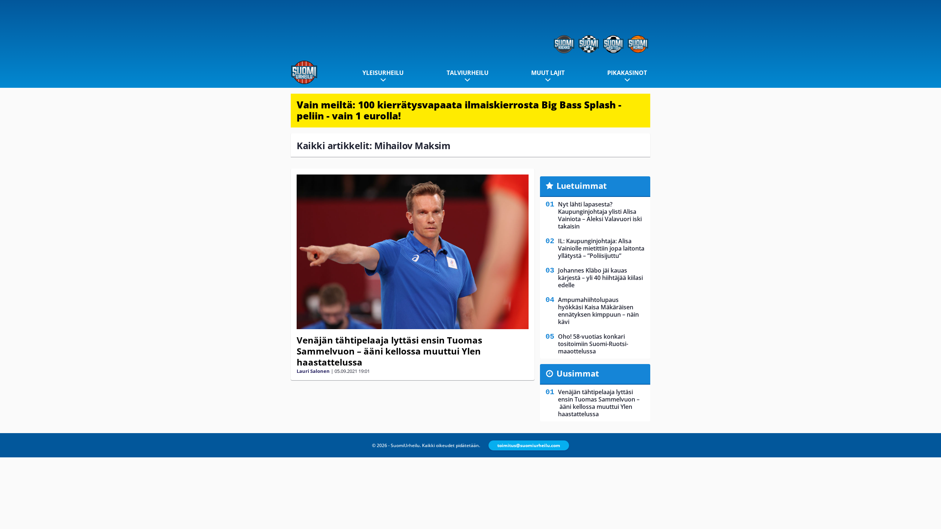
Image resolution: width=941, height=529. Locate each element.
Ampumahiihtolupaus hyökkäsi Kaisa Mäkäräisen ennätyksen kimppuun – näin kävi (598, 311)
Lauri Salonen (313, 371)
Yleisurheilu (383, 73)
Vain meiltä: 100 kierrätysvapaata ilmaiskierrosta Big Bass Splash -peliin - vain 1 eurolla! (459, 110)
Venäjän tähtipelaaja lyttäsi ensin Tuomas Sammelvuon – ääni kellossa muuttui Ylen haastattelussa (389, 351)
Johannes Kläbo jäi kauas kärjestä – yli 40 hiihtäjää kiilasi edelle (600, 277)
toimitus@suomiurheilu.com (528, 445)
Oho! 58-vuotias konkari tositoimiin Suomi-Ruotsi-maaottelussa (593, 343)
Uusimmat (578, 373)
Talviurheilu (468, 73)
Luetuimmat (582, 185)
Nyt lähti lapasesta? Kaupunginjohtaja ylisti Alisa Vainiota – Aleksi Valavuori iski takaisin (600, 215)
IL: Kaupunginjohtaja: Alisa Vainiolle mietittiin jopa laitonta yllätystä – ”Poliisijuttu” (601, 248)
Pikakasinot (627, 73)
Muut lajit (548, 73)
